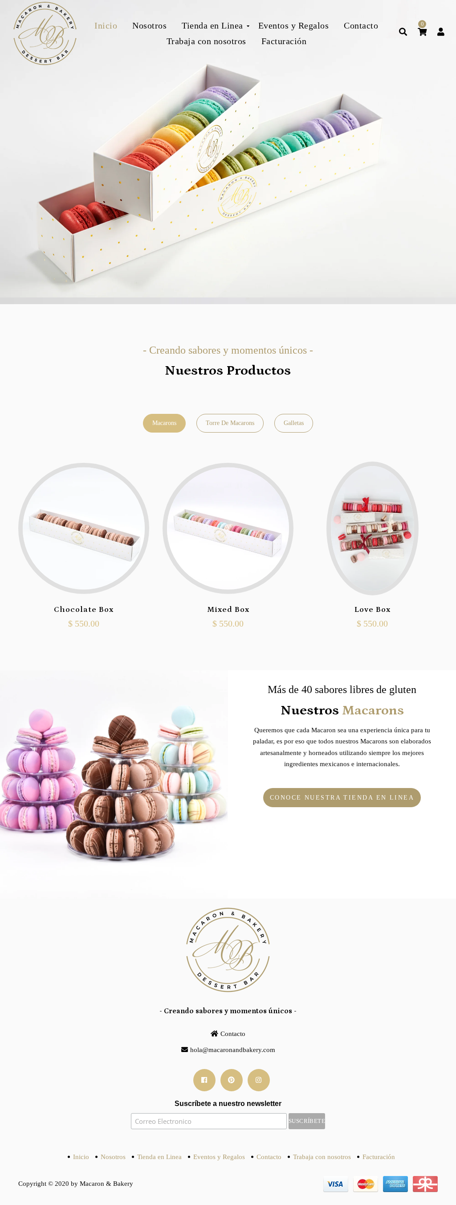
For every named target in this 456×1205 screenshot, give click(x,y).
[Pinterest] (231, 1080)
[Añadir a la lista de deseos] (103, 569)
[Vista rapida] (84, 569)
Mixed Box (228, 609)
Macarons (164, 423)
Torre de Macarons (230, 423)
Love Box (372, 609)
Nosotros (113, 1156)
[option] (228, 152)
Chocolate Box (84, 609)
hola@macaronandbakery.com (232, 1049)
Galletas (294, 423)
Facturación (378, 1156)
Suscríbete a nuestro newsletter (228, 1103)
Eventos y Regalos (219, 1156)
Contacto (232, 1033)
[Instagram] (259, 1080)
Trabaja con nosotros (322, 1156)
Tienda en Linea (159, 1156)
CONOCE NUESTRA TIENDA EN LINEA (342, 797)
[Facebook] (204, 1080)
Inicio (81, 1156)
